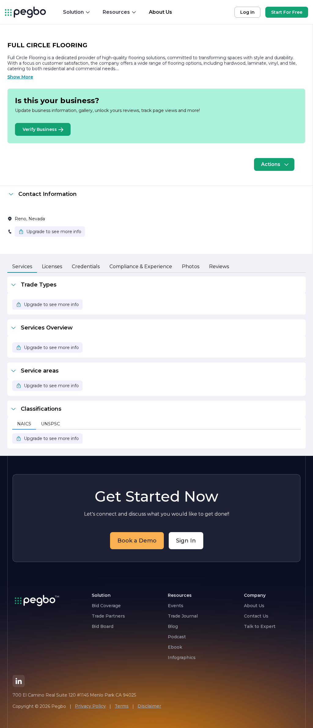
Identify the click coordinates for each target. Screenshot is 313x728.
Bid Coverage (106, 605)
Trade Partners (108, 616)
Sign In (186, 540)
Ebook (175, 647)
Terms (122, 706)
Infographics (182, 657)
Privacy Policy (90, 706)
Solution (73, 12)
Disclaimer (149, 706)
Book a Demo (136, 540)
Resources (116, 12)
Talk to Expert (259, 626)
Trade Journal (183, 616)
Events (175, 605)
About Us (254, 605)
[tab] (22, 267)
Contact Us (256, 616)
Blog (173, 626)
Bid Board (102, 626)
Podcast (177, 637)
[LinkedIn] (19, 681)
